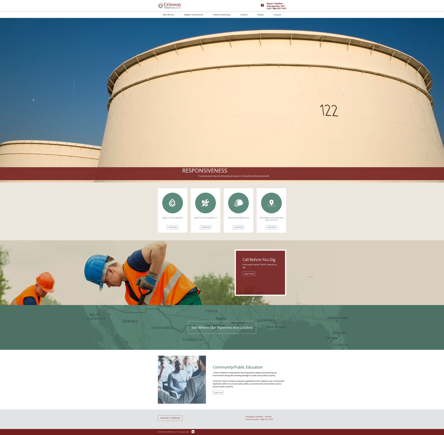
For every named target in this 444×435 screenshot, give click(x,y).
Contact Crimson (170, 418)
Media (261, 14)
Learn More (172, 227)
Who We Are (168, 14)
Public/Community (221, 14)
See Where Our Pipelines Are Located (222, 327)
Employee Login (184, 432)
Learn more (249, 273)
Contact (277, 14)
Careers (244, 14)
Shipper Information (193, 14)
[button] (33, 100)
